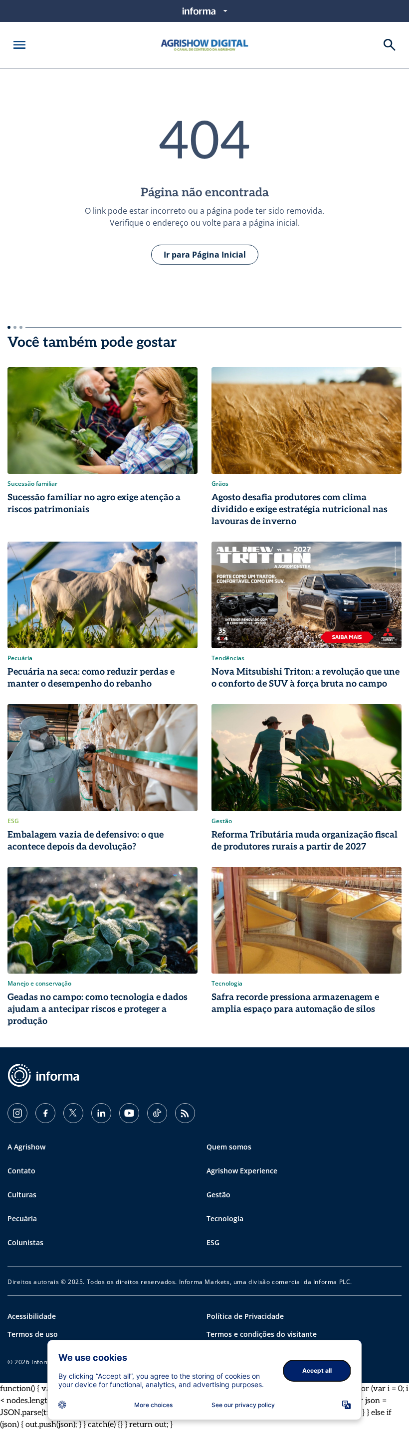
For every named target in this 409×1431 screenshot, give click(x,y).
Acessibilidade (31, 1316)
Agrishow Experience (241, 1170)
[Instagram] (17, 1113)
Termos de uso (32, 1334)
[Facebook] (45, 1113)
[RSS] (185, 1113)
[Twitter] (73, 1113)
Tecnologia (224, 1218)
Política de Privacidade (245, 1316)
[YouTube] (129, 1113)
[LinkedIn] (101, 1113)
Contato (21, 1170)
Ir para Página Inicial (205, 254)
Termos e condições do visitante (261, 1334)
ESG (212, 1242)
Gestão (218, 1194)
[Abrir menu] (19, 45)
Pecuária (22, 1218)
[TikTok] (157, 1113)
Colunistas (25, 1242)
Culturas (21, 1194)
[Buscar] (390, 45)
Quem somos (228, 1146)
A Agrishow (26, 1146)
